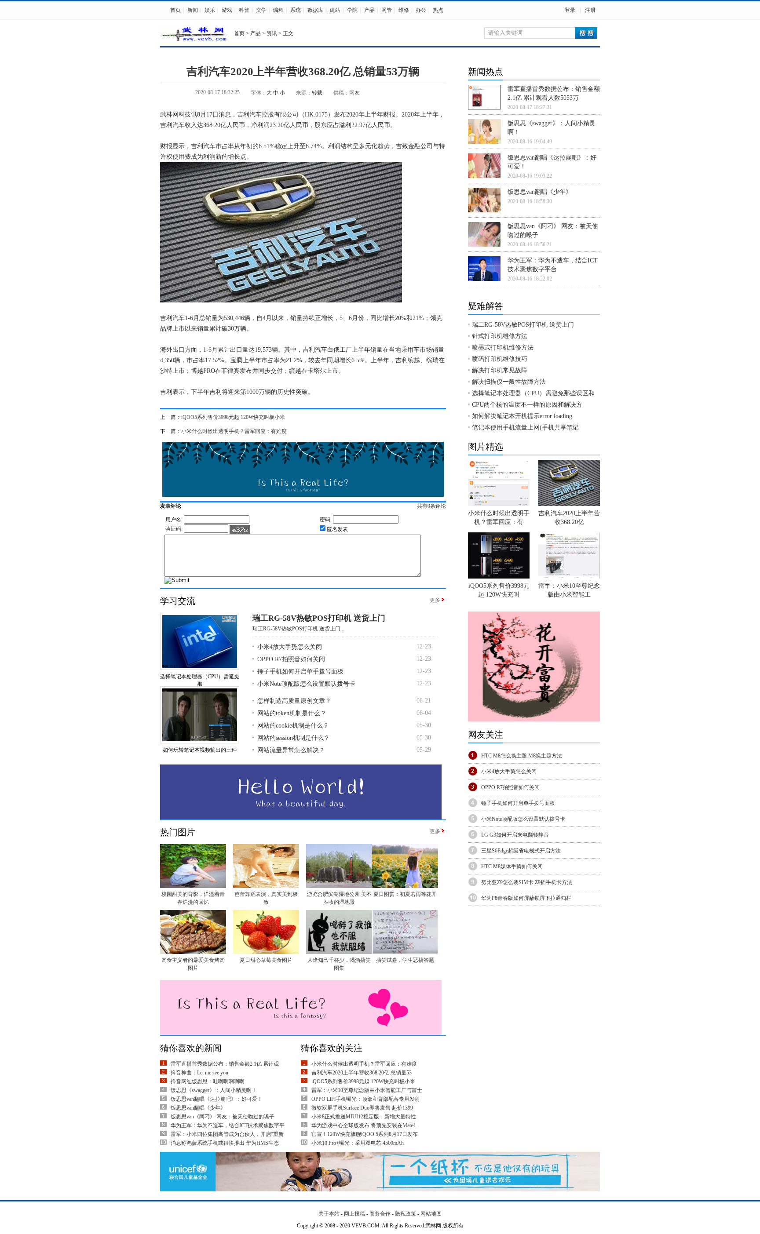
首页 (175, 10)
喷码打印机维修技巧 (499, 359)
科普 (244, 10)
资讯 (272, 33)
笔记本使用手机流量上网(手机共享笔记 (525, 427)
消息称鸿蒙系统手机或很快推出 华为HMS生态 (225, 1143)
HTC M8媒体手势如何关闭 (512, 866)
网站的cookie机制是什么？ (293, 725)
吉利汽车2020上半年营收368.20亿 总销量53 (361, 1073)
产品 (369, 10)
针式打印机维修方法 (499, 336)
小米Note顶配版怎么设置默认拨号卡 (306, 684)
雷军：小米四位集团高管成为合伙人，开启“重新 (227, 1134)
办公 (421, 10)
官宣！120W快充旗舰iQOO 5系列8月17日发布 (364, 1134)
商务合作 (380, 1214)
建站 (335, 10)
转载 (317, 93)
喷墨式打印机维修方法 (502, 347)
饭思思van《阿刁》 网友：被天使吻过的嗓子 (222, 1117)
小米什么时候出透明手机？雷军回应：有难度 (234, 431)
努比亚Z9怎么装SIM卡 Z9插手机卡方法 (526, 882)
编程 (278, 10)
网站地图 (431, 1214)
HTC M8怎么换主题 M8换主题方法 (521, 756)
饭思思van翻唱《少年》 (198, 1108)
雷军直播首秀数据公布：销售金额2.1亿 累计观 (225, 1064)
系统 (295, 10)
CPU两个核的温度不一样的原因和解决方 (527, 404)
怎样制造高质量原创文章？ (294, 701)
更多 (435, 600)
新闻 (192, 10)
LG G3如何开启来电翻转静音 (515, 835)
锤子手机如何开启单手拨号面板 (300, 671)
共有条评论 (431, 506)
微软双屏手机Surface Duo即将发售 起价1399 (362, 1108)
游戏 (227, 10)
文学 (261, 10)
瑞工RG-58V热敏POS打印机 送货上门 (318, 618)
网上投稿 (354, 1214)
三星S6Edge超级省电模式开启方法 (521, 851)
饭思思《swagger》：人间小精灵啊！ (214, 1090)
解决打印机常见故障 (499, 370)
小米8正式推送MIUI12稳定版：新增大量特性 (363, 1117)
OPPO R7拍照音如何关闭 (291, 659)
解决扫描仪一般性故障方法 (509, 382)
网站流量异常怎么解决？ (291, 750)
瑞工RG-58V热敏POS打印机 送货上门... (298, 629)
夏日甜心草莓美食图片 (266, 960)
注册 (590, 10)
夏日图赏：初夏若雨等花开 (405, 894)
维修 (403, 10)
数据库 (315, 10)
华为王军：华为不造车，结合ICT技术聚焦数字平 (228, 1125)
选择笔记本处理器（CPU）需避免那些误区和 (533, 393)
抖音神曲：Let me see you (199, 1073)
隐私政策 (405, 1214)
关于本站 (329, 1214)
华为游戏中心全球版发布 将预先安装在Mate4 (363, 1125)
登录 (570, 10)
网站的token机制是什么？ (291, 713)
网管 (386, 10)
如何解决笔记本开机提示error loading (522, 416)
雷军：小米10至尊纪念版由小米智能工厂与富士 (366, 1090)
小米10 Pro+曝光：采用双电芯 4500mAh (357, 1143)
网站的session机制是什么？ (293, 738)
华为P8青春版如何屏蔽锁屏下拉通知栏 (526, 898)
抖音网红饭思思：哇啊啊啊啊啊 (208, 1081)
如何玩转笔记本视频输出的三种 (200, 750)
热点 (438, 10)
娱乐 (210, 10)
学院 (352, 10)
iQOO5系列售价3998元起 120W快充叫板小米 (233, 417)
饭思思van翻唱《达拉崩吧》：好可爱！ (217, 1099)
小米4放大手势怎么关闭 (289, 647)
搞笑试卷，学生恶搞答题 (405, 960)
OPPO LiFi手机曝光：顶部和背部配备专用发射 (365, 1099)
